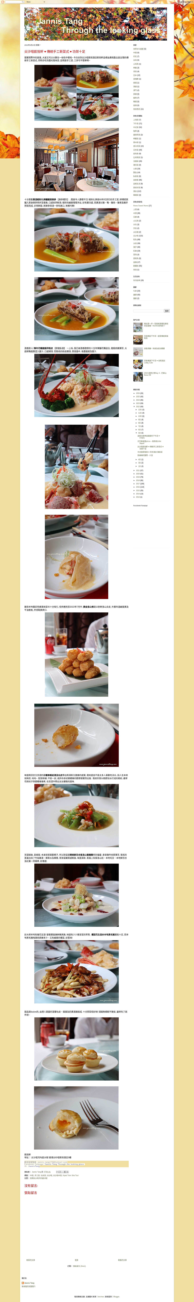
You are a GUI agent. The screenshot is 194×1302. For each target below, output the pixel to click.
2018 (138, 480)
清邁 (135, 87)
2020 (138, 474)
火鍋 (135, 169)
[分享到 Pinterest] (67, 1172)
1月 (139, 466)
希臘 (135, 68)
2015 (138, 490)
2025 (138, 397)
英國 (135, 94)
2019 (138, 477)
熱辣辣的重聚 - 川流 (145, 455)
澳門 (135, 90)
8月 (139, 423)
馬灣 (135, 270)
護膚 (135, 295)
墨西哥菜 (136, 135)
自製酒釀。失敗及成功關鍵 (154, 348)
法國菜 (135, 161)
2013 (138, 497)
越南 (135, 98)
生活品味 (136, 280)
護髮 (135, 298)
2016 (138, 487)
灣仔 (135, 247)
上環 (135, 209)
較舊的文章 (122, 1260)
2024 (138, 400)
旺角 (135, 240)
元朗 (135, 217)
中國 (135, 53)
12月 (140, 410)
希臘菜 (135, 139)
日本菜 (135, 150)
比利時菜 (136, 157)
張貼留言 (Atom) (79, 1266)
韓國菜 (135, 195)
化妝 (135, 291)
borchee (101, 1297)
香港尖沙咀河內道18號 (38, 1178)
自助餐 (135, 180)
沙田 (135, 243)
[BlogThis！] (60, 1172)
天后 (135, 228)
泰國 (135, 83)
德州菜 (135, 142)
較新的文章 (30, 1260)
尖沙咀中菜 (57, 1175)
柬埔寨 (135, 79)
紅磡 (135, 251)
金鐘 (135, 262)
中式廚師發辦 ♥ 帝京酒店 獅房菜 (150, 452)
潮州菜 (135, 165)
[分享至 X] (62, 1172)
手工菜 (37, 1175)
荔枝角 (135, 258)
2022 (138, 407)
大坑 (135, 225)
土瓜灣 (135, 221)
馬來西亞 (136, 109)
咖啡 (135, 131)
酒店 (135, 191)
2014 (138, 494)
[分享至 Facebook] (65, 1172)
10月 (140, 416)
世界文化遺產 (138, 49)
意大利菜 (136, 146)
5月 (139, 433)
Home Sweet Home (140, 206)
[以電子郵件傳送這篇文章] (57, 1172)
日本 (135, 75)
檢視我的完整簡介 (29, 1286)
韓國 (135, 102)
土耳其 (135, 64)
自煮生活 (136, 184)
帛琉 (135, 71)
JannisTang (34, 1166)
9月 (139, 420)
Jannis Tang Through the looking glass (64, 1164)
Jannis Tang (29, 1283)
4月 (139, 460)
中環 (135, 213)
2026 (138, 393)
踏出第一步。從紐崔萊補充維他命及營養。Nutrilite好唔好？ (156, 325)
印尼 (135, 56)
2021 (138, 470)
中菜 (32, 1175)
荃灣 (135, 255)
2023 (138, 403)
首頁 (76, 1260)
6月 (139, 430)
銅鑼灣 (135, 266)
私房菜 (135, 176)
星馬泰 (135, 154)
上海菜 (135, 120)
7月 (139, 426)
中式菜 (135, 127)
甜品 (135, 172)
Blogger (116, 1297)
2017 (138, 484)
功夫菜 (43, 1175)
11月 (140, 413)
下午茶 (135, 124)
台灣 (135, 60)
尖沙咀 (49, 1175)
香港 (135, 105)
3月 (139, 463)
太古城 (135, 232)
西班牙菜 (136, 188)
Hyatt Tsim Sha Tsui (70, 1175)
